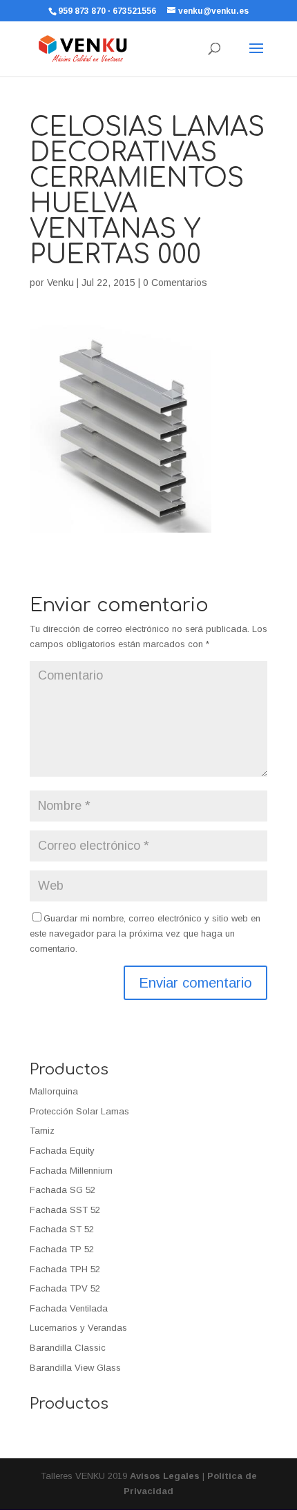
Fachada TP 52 (62, 1249)
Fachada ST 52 (62, 1229)
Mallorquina (54, 1091)
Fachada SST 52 (65, 1210)
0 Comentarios (175, 282)
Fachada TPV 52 (65, 1288)
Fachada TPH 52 (65, 1269)
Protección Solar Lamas (79, 1111)
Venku (60, 282)
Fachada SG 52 (62, 1190)
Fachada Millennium (71, 1170)
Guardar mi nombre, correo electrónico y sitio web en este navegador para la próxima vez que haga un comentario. (145, 933)
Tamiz (42, 1130)
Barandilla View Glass (75, 1368)
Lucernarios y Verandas (78, 1328)
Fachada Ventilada (69, 1308)
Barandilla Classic (68, 1348)
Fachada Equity (62, 1150)
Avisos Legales (165, 1476)
